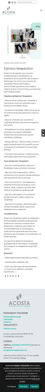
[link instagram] (12, 2)
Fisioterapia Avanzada (12, 316)
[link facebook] (9, 2)
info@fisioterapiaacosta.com (15, 350)
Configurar (11, 386)
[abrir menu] (41, 10)
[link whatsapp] (15, 2)
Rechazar (24, 386)
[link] (8, 10)
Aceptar (34, 386)
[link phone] (43, 131)
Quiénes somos (9, 328)
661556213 (26, 345)
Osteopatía (8, 319)
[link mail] (43, 135)
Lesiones (7, 322)
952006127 (16, 345)
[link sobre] (22, 301)
